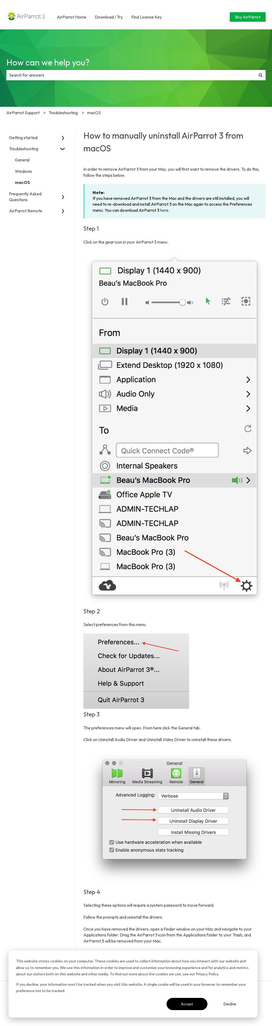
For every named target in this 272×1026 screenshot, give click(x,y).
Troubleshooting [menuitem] (23, 148)
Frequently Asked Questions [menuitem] (25, 196)
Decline (230, 1004)
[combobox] (131, 75)
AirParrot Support (23, 112)
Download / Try (109, 17)
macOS (94, 112)
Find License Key (146, 17)
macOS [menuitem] (22, 182)
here (164, 210)
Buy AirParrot (247, 17)
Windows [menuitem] (23, 171)
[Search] (261, 75)
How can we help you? (48, 62)
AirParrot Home (71, 17)
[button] (63, 138)
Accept (187, 1004)
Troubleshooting (63, 112)
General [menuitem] (22, 159)
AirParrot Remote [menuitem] (25, 210)
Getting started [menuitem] (23, 137)
